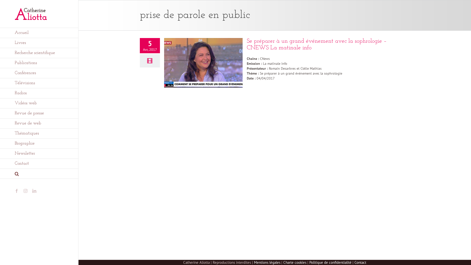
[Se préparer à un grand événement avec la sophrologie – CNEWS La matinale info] (203, 63)
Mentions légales (267, 262)
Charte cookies (294, 262)
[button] (39, 174)
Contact (360, 262)
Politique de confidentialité (330, 262)
